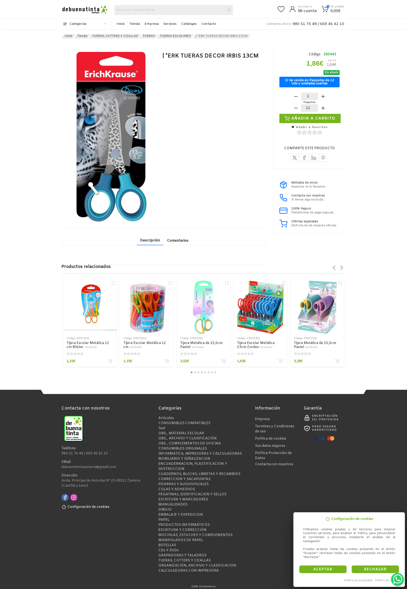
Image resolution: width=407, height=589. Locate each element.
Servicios (170, 24)
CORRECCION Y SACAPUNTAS (184, 479)
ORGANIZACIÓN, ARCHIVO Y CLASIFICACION (197, 565)
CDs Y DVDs (168, 550)
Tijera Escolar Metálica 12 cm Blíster (88, 345)
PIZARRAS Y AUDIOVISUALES (183, 484)
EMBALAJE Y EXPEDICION (180, 514)
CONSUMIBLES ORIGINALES (182, 448)
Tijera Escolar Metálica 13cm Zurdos (256, 345)
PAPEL (163, 520)
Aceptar (322, 569)
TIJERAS (149, 36)
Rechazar (375, 569)
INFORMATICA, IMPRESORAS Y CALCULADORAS (200, 453)
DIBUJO (165, 509)
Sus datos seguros (270, 446)
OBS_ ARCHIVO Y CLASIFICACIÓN (187, 438)
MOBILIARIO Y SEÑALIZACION (184, 459)
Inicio (121, 24)
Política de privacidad (358, 580)
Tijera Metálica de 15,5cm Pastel (201, 345)
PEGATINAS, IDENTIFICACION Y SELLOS (192, 494)
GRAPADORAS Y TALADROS (182, 555)
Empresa (152, 24)
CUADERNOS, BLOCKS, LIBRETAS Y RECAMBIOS (199, 474)
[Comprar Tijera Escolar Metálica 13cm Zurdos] (280, 361)
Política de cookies (387, 580)
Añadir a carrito (313, 118)
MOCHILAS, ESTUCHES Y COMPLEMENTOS (195, 535)
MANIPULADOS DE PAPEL (180, 540)
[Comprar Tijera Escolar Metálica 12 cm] (167, 361)
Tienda (134, 24)
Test (161, 428)
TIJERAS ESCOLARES (175, 36)
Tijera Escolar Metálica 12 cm (144, 345)
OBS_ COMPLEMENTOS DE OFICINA (189, 443)
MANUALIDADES (172, 504)
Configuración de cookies (88, 507)
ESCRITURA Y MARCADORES (183, 499)
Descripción (150, 240)
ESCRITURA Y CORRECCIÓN (182, 530)
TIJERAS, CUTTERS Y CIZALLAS (115, 36)
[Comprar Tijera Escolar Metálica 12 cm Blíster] (110, 361)
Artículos (166, 418)
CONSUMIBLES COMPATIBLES (184, 423)
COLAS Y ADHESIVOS (176, 489)
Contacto (208, 24)
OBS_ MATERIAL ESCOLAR (181, 433)
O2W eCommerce (203, 586)
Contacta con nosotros (274, 464)
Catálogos (189, 24)
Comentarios (177, 240)
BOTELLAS (167, 545)
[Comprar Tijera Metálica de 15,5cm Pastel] (223, 361)
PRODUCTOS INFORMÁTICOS (184, 525)
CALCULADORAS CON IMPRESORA (188, 570)
